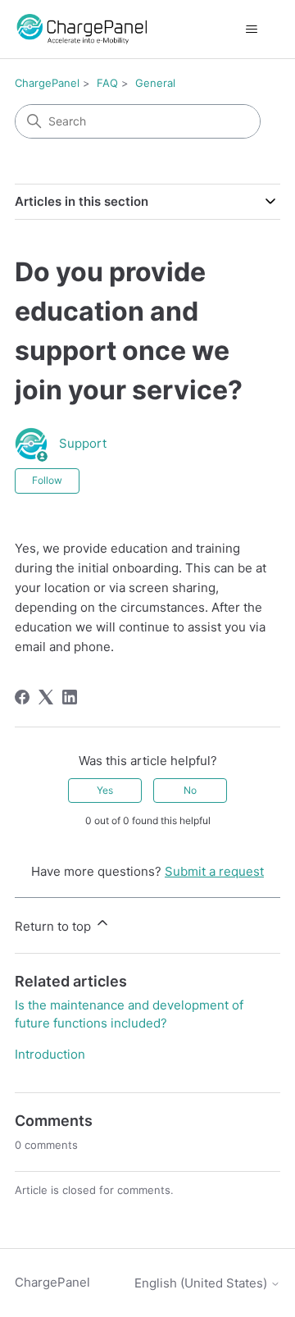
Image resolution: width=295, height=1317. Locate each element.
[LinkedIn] (69, 697)
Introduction (50, 1054)
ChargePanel (47, 82)
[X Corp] (46, 697)
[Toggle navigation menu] (251, 29)
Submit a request (214, 871)
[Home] (81, 29)
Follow (47, 480)
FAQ (107, 82)
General (155, 82)
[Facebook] (22, 697)
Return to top (54, 926)
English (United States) (202, 1283)
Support (83, 443)
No (190, 790)
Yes (105, 790)
